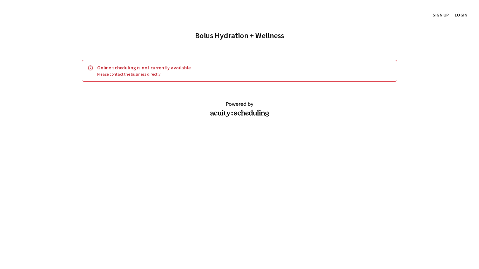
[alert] (239, 71)
